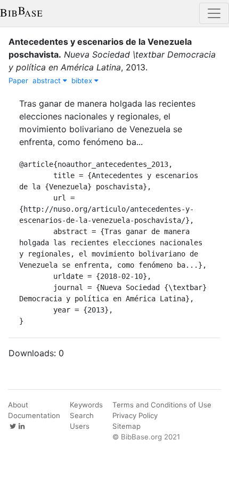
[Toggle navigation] (214, 13)
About (18, 404)
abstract (47, 80)
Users (79, 426)
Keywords (86, 404)
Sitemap (126, 426)
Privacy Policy (135, 415)
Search (82, 415)
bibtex (82, 80)
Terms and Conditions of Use (161, 404)
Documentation (34, 415)
